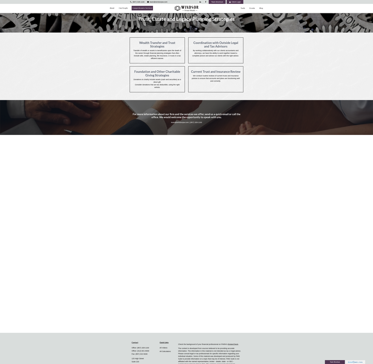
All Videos (163, 348)
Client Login (236, 2)
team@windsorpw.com (158, 2)
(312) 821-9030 (143, 351)
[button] (112, 8)
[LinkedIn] (200, 2)
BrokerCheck (233, 344)
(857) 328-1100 (138, 2)
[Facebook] (205, 2)
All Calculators (165, 351)
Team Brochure (217, 2)
